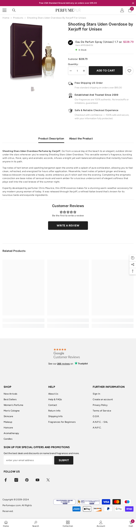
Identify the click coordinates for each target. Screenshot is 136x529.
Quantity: (73, 64)
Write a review (68, 225)
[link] (23, 320)
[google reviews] (67, 353)
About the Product (81, 138)
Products (18, 17)
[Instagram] (16, 480)
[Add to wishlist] (129, 71)
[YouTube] (37, 480)
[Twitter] (48, 480)
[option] (32, 52)
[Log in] (122, 10)
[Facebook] (5, 480)
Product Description (51, 138)
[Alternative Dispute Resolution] (89, 502)
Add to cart (106, 70)
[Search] (14, 10)
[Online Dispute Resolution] (64, 502)
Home (5, 17)
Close (133, 3)
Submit (64, 460)
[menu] (4, 10)
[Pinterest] (27, 480)
